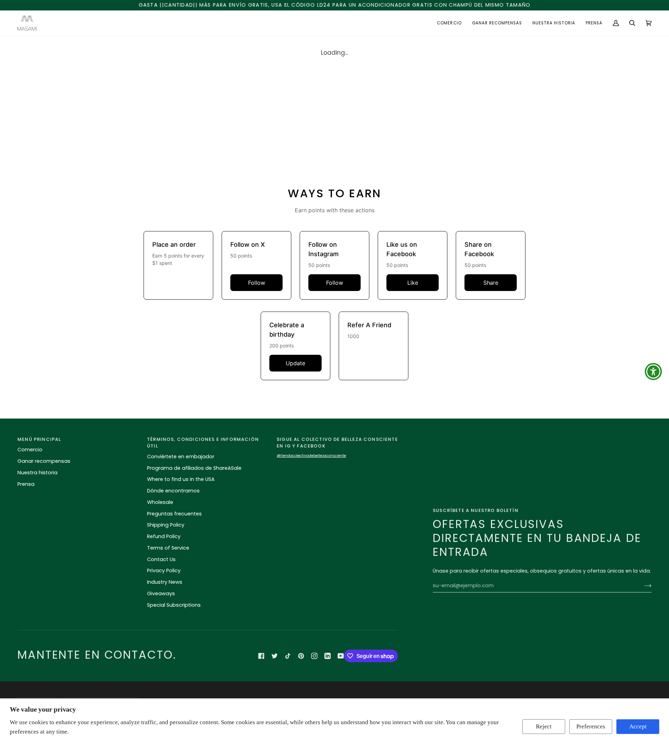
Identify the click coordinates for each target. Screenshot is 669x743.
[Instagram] (314, 656)
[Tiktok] (288, 656)
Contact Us (161, 559)
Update (295, 363)
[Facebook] (261, 656)
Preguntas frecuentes (174, 513)
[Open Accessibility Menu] (653, 371)
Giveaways (161, 593)
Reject (544, 726)
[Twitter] (274, 656)
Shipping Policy (165, 524)
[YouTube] (341, 656)
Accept (638, 726)
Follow (256, 282)
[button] (449, 23)
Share (490, 282)
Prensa (25, 484)
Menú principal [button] (39, 439)
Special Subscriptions (174, 605)
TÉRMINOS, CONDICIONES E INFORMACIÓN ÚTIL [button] (203, 443)
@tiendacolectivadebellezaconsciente (311, 455)
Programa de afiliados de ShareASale (194, 468)
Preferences (590, 726)
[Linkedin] (327, 656)
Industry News (164, 582)
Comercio (30, 449)
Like (412, 282)
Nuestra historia (37, 472)
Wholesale (160, 502)
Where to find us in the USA (181, 479)
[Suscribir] (642, 585)
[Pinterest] (301, 656)
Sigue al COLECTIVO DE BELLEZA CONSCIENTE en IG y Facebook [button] (337, 443)
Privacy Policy (163, 570)
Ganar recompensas (43, 461)
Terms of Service (168, 547)
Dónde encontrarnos (173, 490)
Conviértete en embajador (180, 456)
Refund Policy (163, 536)
